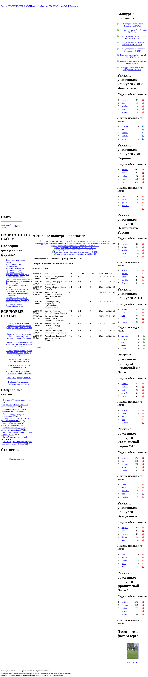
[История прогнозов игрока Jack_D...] (143, 209)
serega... (125, 497)
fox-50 (124, 410)
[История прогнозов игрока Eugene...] (143, 537)
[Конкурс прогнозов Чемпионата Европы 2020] (55, 241)
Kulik (124, 564)
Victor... (125, 129)
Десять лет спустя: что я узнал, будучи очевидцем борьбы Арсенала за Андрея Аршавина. (19, 336)
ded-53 (124, 557)
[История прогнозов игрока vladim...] (143, 136)
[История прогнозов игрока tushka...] (143, 396)
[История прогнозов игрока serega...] (143, 497)
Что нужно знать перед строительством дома (15, 269)
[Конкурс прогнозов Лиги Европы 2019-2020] (53, 244)
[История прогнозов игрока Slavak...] (143, 100)
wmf (123, 316)
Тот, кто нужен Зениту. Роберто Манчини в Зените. (19, 366)
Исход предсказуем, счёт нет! (19, 378)
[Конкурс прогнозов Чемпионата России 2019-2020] (94, 244)
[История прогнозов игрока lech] (143, 420)
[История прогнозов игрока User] (143, 103)
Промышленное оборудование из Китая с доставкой (19, 282)
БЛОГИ (20, 6)
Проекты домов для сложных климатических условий (17, 290)
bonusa (124, 488)
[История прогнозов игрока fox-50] (143, 411)
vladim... (125, 136)
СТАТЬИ (56, 6)
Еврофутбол (36, 6)
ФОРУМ (27, 6)
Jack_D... (125, 209)
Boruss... (125, 614)
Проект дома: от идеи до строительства (15, 265)
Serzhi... (125, 253)
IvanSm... (125, 106)
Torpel (124, 484)
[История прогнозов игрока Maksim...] (143, 423)
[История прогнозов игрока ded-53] (143, 558)
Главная (4, 6)
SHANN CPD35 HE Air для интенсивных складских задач (17, 299)
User (123, 103)
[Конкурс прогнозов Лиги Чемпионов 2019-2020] (90, 241)
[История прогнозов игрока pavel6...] (143, 280)
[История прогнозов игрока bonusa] (143, 488)
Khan (124, 109)
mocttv (123, 342)
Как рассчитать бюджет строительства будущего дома (17, 274)
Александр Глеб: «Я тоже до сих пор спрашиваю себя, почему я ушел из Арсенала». (19, 353)
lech (123, 420)
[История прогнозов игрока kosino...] (143, 274)
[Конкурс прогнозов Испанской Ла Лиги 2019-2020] (75, 248)
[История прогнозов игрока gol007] (143, 203)
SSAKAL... (125, 339)
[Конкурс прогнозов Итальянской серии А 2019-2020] (75, 250)
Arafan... (125, 112)
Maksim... (125, 423)
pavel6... (125, 280)
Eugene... (125, 537)
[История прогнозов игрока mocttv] (144, 343)
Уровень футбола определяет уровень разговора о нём (19, 360)
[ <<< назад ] (37, 347)
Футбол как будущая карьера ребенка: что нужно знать (19, 383)
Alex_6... (125, 206)
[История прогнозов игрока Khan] (143, 109)
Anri (123, 567)
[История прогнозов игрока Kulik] (143, 564)
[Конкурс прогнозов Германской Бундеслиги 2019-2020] (75, 252)
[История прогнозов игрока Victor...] (143, 130)
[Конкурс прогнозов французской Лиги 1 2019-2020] (75, 254)
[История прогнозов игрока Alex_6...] (143, 206)
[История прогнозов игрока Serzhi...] (143, 253)
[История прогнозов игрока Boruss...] (143, 615)
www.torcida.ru (57, 675)
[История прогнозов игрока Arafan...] (143, 113)
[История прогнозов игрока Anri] (143, 567)
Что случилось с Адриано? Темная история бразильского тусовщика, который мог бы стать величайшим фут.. (19, 327)
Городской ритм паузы (14, 306)
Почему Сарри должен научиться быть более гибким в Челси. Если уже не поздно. (19, 344)
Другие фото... (132, 662)
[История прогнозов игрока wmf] (143, 316)
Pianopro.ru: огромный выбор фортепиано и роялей (17, 303)
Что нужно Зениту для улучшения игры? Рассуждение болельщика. (19, 373)
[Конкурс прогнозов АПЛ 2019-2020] (75, 246)
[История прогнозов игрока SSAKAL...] (144, 339)
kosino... (125, 274)
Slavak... (125, 100)
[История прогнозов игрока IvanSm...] (143, 106)
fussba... (125, 413)
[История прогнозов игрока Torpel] (143, 485)
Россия (44, 6)
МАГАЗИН (65, 6)
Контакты (74, 6)
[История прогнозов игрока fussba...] (143, 414)
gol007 (124, 203)
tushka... (125, 396)
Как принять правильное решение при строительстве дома (19, 278)
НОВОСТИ (12, 6)
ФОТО (50, 6)
